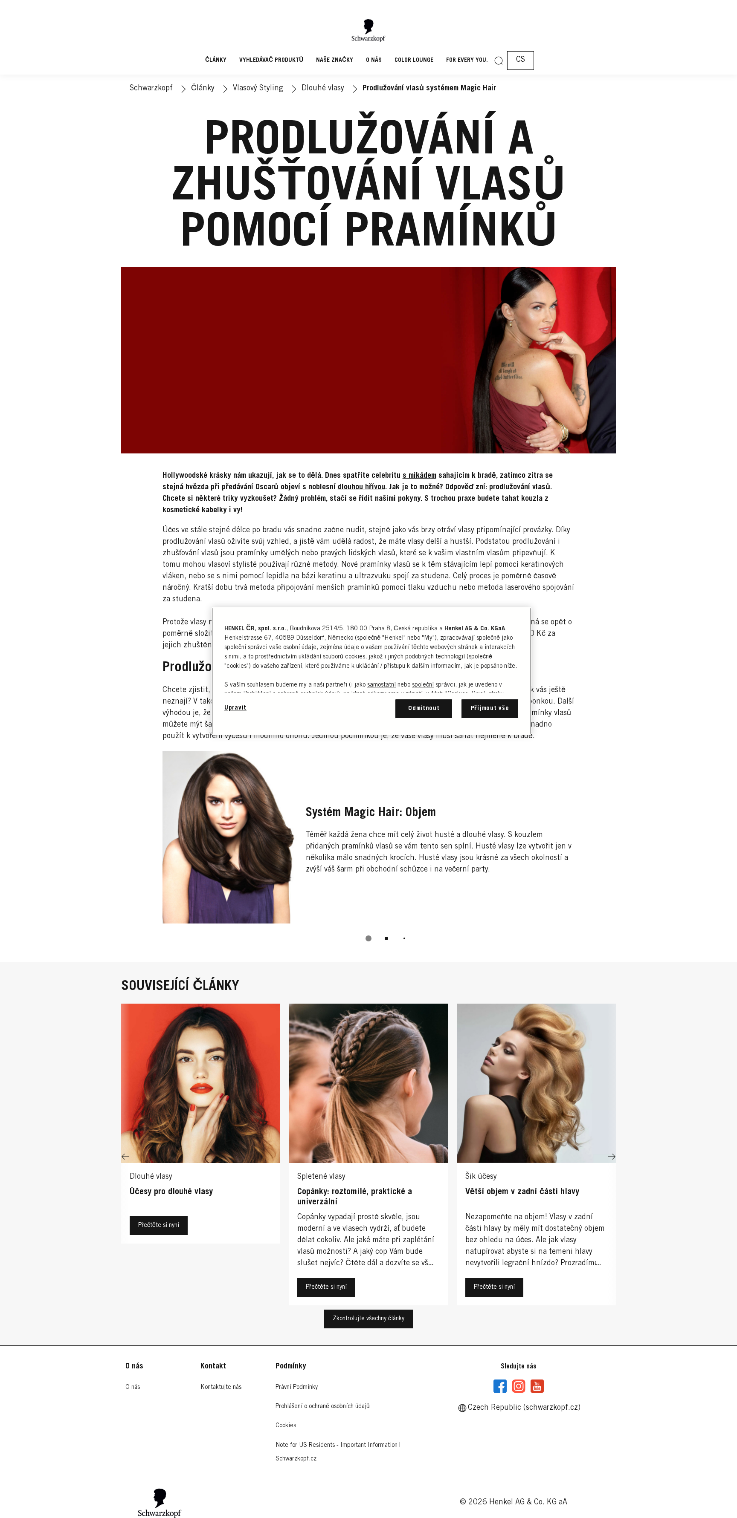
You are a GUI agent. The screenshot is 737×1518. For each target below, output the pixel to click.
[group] (368, 852)
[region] (371, 671)
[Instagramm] (518, 1386)
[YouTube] (537, 1386)
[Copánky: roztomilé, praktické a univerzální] (368, 1157)
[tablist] (368, 938)
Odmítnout (424, 708)
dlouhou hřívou (361, 487)
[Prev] (125, 1157)
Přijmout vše (490, 708)
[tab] (368, 938)
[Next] (611, 1157)
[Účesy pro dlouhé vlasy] (200, 1157)
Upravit (235, 708)
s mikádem (419, 476)
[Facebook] (500, 1386)
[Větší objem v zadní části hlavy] (536, 1157)
